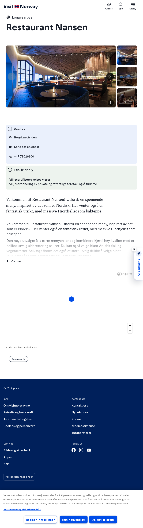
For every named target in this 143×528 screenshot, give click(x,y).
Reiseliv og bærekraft (18, 412)
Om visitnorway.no (16, 405)
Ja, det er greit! (103, 519)
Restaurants (18, 358)
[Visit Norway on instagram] (81, 450)
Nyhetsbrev (80, 412)
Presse (76, 419)
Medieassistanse (83, 426)
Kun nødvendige (73, 519)
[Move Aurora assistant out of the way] (134, 249)
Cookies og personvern (19, 426)
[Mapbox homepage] (125, 274)
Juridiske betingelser (18, 419)
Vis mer (16, 261)
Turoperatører (81, 433)
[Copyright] (111, 102)
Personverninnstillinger (19, 476)
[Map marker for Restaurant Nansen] (71, 299)
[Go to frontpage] (25, 6)
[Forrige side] (12, 76)
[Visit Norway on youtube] (89, 450)
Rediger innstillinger (40, 519)
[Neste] (110, 76)
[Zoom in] (130, 325)
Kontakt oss (80, 405)
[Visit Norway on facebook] (74, 450)
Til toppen (13, 388)
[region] (71, 302)
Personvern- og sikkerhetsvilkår (22, 509)
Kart (6, 464)
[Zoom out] (130, 330)
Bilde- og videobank (17, 450)
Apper (7, 457)
